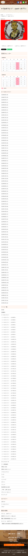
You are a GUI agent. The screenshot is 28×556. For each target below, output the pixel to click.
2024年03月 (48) (4, 168)
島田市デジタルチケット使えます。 (9, 516)
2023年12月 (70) (4, 176)
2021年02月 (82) (4, 262)
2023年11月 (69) (4, 178)
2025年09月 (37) (4, 122)
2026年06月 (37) (4, 99)
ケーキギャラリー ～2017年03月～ (9, 390)
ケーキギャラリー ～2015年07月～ (9, 439)
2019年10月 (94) (4, 303)
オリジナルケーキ (5, 461)
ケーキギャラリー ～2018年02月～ (9, 363)
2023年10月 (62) (4, 181)
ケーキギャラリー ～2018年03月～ (9, 361)
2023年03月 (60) (4, 198)
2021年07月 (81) (4, 249)
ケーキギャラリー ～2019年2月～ (9, 334)
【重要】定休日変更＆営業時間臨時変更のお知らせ (12, 523)
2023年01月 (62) (4, 203)
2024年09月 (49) (4, 153)
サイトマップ (4, 494)
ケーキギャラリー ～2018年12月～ (9, 339)
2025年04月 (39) (4, 135)
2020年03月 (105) (4, 290)
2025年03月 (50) (4, 137)
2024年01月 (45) (4, 173)
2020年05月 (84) (4, 285)
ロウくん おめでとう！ (6, 513)
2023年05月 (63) (4, 193)
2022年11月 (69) (4, 209)
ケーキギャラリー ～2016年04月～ (9, 417)
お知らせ (3, 501)
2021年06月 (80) (4, 252)
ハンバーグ (3, 479)
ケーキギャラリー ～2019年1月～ (9, 336)
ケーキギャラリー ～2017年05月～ (9, 385)
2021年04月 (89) (4, 257)
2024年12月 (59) (4, 145)
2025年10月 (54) (4, 120)
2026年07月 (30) (4, 97)
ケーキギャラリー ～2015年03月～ (9, 449)
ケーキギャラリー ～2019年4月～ (9, 329)
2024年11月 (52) (4, 148)
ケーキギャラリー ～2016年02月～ (9, 422)
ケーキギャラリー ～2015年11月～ (9, 429)
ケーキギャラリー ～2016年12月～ (9, 398)
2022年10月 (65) (4, 211)
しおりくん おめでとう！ (20, 45)
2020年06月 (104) (4, 282)
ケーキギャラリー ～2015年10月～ (9, 432)
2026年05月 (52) (4, 102)
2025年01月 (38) (4, 143)
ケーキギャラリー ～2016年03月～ (9, 419)
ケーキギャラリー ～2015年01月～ (9, 454)
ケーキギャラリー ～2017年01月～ (9, 395)
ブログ (2, 506)
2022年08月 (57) (4, 216)
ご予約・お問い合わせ (6, 489)
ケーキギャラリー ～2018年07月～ (9, 351)
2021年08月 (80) (4, 247)
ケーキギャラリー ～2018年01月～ (9, 366)
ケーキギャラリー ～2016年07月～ (9, 410)
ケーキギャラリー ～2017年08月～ (9, 378)
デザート (3, 482)
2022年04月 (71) (4, 226)
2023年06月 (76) (4, 191)
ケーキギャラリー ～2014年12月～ (9, 456)
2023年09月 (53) (4, 183)
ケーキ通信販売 (4, 464)
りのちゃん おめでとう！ (7, 45)
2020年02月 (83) (4, 292)
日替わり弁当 (4, 466)
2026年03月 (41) (4, 107)
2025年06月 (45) (4, 130)
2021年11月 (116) (4, 239)
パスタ (2, 476)
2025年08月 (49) (4, 125)
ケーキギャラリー (9, 14)
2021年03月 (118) (4, 259)
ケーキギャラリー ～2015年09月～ (9, 434)
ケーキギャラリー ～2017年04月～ (9, 388)
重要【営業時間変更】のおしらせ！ (9, 518)
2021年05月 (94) (4, 254)
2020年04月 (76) (4, 287)
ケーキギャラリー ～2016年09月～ (9, 405)
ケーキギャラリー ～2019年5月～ (9, 327)
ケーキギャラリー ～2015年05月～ (9, 444)
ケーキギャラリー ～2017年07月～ (9, 380)
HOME (2, 14)
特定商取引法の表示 (5, 487)
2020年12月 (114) (4, 267)
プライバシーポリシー (6, 492)
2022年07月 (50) (4, 219)
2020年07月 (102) (4, 280)
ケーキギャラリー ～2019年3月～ (9, 332)
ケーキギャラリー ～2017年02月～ (9, 393)
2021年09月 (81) (4, 244)
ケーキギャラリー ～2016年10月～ (9, 402)
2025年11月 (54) (4, 117)
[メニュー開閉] (26, 2)
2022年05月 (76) (4, 224)
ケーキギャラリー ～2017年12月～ (9, 368)
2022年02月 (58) (4, 231)
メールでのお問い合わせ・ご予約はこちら (14, 544)
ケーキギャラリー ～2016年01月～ (9, 424)
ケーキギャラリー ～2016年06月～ (9, 412)
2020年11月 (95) (4, 269)
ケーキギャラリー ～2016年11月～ (9, 400)
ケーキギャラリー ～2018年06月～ (9, 354)
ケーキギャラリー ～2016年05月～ (9, 415)
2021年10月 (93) (4, 242)
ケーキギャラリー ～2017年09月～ (9, 376)
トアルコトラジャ (5, 471)
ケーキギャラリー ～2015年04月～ (9, 446)
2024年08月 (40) (4, 155)
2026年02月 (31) (4, 110)
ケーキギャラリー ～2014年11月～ (9, 458)
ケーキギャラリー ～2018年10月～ (9, 344)
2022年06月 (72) (4, 221)
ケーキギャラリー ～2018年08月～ (9, 349)
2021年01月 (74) (4, 264)
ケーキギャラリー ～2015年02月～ (9, 451)
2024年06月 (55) (4, 160)
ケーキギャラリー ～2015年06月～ (9, 441)
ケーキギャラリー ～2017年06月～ (9, 383)
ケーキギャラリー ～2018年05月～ (9, 356)
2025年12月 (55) (4, 115)
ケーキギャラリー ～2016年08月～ (9, 407)
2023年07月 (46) (4, 188)
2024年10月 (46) (4, 150)
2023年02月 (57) (4, 201)
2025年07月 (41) (4, 127)
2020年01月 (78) (4, 295)
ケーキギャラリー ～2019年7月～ (9, 322)
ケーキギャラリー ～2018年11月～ (9, 341)
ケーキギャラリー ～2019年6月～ (9, 324)
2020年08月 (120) (4, 277)
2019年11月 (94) (4, 300)
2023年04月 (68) (4, 196)
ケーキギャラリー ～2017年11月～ (9, 371)
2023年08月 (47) (4, 186)
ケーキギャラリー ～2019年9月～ (9, 317)
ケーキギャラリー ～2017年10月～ (9, 373)
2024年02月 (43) (4, 170)
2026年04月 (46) (4, 104)
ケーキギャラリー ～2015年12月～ (9, 427)
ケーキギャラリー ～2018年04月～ (9, 358)
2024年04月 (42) (4, 165)
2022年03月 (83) (4, 229)
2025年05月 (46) (4, 132)
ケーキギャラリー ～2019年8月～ (9, 319)
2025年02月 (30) (4, 140)
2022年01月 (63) (4, 234)
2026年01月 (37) (4, 112)
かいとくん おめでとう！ (7, 521)
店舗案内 (3, 312)
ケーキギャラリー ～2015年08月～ (9, 437)
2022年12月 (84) (4, 206)
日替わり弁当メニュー (6, 469)
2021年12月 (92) (4, 236)
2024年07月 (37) (4, 158)
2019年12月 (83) (4, 297)
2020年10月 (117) (4, 272)
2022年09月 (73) (4, 214)
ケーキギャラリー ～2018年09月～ (9, 346)
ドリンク (3, 484)
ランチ (2, 474)
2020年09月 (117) (4, 275)
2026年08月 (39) (4, 94)
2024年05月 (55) (4, 163)
